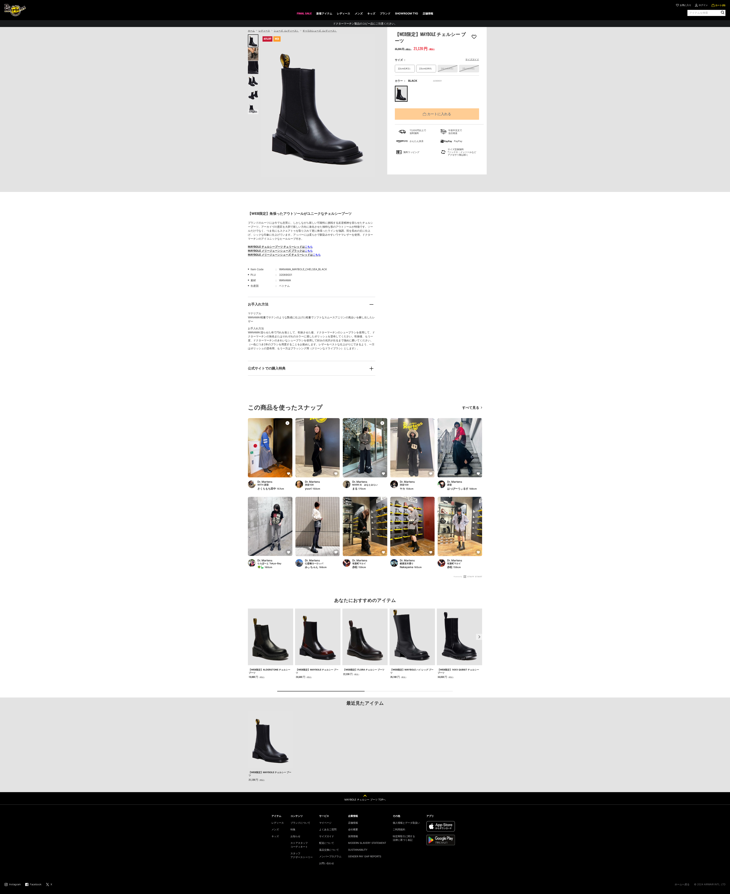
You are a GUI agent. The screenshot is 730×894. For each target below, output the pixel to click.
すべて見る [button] (470, 408)
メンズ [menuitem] (359, 13)
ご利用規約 (399, 829)
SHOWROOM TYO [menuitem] (406, 13)
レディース (264, 30)
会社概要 (353, 829)
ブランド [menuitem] (385, 13)
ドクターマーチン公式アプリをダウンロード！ (365, 23)
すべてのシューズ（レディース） (320, 30)
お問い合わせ (326, 863)
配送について (326, 842)
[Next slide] (253, 112)
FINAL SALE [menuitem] (304, 13)
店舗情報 (353, 822)
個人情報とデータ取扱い (406, 822)
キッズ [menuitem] (371, 13)
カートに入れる (439, 114)
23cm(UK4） (426, 68)
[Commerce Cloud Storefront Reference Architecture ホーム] (15, 10)
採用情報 (353, 836)
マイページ (325, 822)
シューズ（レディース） (286, 30)
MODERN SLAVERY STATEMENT (367, 842)
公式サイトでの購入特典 (267, 368)
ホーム (251, 30)
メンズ (275, 829)
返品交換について (329, 849)
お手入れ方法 (258, 304)
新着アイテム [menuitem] (324, 13)
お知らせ (295, 836)
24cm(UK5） (448, 68)
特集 (292, 829)
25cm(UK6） (469, 68)
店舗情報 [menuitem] (428, 13)
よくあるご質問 (327, 829)
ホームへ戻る (682, 884)
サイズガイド (472, 59)
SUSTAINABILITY (357, 849)
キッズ (275, 836)
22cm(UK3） (405, 68)
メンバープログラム (330, 856)
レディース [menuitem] (343, 13)
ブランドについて (300, 822)
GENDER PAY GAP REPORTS (364, 856)
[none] (304, 14)
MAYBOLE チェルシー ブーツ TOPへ (365, 799)
